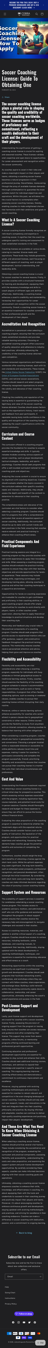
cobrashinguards (20, 1342)
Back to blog (25, 1233)
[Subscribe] (40, 1277)
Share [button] (7, 97)
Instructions (10, 1298)
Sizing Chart (10, 1293)
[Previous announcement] (4, 5)
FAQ (7, 1287)
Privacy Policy (11, 1304)
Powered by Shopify (33, 1342)
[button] (5, 14)
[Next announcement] (43, 5)
